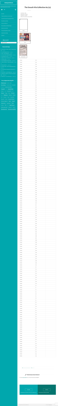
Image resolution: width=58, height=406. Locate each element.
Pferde (14, 95)
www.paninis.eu (8, 2)
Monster (12, 93)
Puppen (8, 97)
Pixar (1, 97)
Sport (13, 101)
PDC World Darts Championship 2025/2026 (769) (8, 69)
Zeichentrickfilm (12, 109)
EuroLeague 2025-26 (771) (5, 56)
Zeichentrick (4, 109)
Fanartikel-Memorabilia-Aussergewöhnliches (7, 18)
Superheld (8, 103)
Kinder (2, 93)
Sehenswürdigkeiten (4, 101)
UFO (7, 105)
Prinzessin (5, 97)
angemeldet (25, 377)
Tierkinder (2, 105)
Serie (10, 101)
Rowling (6, 99)
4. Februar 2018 (29, 10)
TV (5, 105)
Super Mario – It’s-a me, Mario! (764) (7, 76)
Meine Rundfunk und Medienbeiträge (6, 25)
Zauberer (14, 107)
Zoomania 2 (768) (4, 59)
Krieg (6, 93)
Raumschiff (12, 97)
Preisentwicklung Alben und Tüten (5, 30)
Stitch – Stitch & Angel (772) (5, 53)
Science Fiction (11, 99)
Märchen (10, 95)
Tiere (13, 103)
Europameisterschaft (8, 87)
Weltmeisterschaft (4, 107)
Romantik (2, 99)
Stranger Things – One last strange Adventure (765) (8, 66)
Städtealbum (3, 103)
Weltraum (10, 107)
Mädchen (6, 95)
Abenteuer (3, 83)
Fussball (3, 89)
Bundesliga (3, 85)
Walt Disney (11, 105)
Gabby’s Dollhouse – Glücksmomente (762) (7, 62)
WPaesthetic (50, 404)
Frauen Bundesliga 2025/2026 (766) (6, 60)
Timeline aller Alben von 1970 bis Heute (6, 16)
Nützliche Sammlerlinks (4, 28)
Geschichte (10, 89)
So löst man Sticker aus (4, 23)
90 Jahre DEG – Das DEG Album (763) (7, 72)
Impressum (2, 35)
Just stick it (9, 91)
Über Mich (2, 13)
